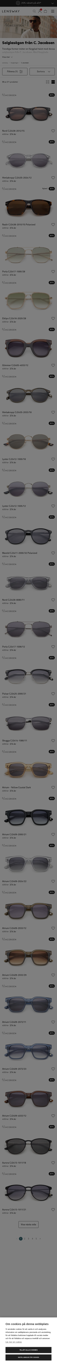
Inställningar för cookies (28, 1357)
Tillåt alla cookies (28, 1350)
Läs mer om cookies (14, 1342)
